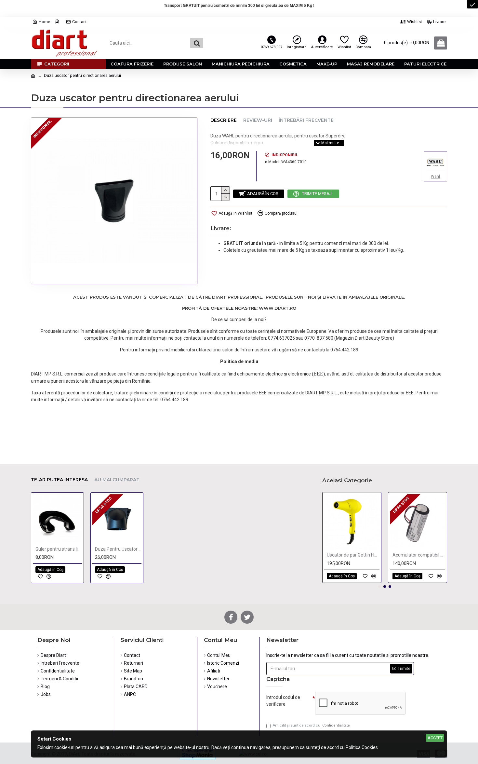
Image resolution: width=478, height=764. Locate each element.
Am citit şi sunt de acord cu (311, 725)
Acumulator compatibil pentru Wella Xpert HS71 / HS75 (418, 555)
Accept (435, 737)
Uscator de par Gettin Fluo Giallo (353, 555)
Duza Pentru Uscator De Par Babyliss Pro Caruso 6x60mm (118, 549)
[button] (379, 586)
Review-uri (257, 120)
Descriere (223, 120)
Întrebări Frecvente (306, 120)
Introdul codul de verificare (283, 701)
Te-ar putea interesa (59, 480)
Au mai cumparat (116, 480)
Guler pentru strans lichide (58, 549)
